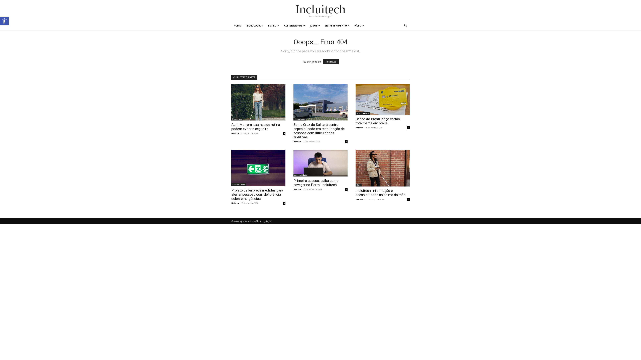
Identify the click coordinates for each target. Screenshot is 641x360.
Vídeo (357, 25)
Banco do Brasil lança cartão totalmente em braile (378, 121)
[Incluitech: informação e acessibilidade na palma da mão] (383, 168)
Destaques (237, 119)
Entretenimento (336, 25)
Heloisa (235, 133)
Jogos (313, 25)
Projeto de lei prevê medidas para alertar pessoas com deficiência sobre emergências (257, 194)
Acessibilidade (293, 25)
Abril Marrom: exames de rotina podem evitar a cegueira (255, 127)
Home (237, 25)
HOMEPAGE (331, 62)
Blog (359, 185)
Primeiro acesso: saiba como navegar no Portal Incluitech (316, 183)
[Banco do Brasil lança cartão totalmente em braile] (383, 99)
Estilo (272, 25)
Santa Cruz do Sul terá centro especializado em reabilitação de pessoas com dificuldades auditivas (319, 131)
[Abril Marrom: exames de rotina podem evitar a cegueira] (258, 102)
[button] (4, 21)
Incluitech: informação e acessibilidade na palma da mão (380, 193)
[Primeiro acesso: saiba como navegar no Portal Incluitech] (320, 163)
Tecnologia (253, 25)
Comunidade (299, 119)
